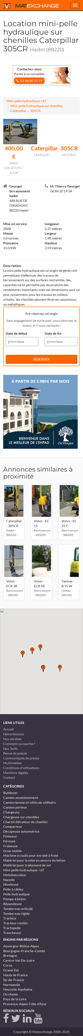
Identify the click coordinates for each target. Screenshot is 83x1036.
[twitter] (16, 1019)
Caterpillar (18, 111)
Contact (9, 777)
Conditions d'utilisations (21, 768)
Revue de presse (15, 753)
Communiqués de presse (21, 758)
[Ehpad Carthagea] (40, 411)
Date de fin (53, 333)
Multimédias (12, 763)
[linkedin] (27, 1019)
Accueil (8, 729)
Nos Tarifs (10, 748)
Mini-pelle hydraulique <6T (26, 101)
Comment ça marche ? (19, 744)
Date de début (16, 333)
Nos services (12, 739)
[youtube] (38, 1019)
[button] (43, 668)
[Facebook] (6, 1019)
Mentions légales (15, 773)
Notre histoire (13, 734)
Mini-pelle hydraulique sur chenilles (36, 106)
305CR (35, 111)
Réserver (41, 359)
